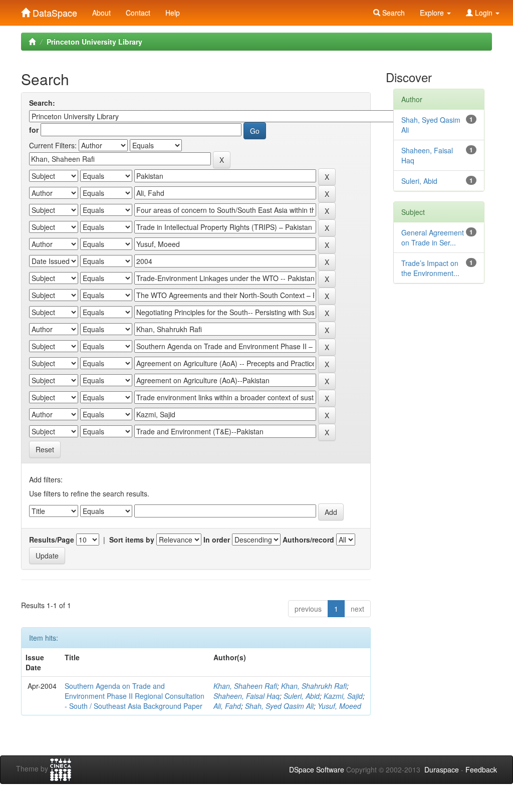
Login (483, 13)
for (34, 130)
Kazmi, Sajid (343, 696)
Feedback (481, 769)
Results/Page (51, 540)
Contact (138, 13)
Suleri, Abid (302, 696)
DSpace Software (316, 769)
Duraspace (441, 769)
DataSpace (53, 10)
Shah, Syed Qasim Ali (279, 706)
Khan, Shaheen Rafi (245, 686)
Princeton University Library (94, 42)
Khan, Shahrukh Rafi (314, 686)
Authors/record (308, 540)
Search (392, 13)
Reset (45, 449)
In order (216, 540)
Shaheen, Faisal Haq (246, 696)
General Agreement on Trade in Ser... (432, 237)
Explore (433, 13)
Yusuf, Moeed (339, 706)
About (101, 13)
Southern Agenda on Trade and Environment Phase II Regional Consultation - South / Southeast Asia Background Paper (134, 696)
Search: (42, 103)
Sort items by (131, 540)
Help (172, 13)
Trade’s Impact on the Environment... (430, 268)
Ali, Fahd (227, 706)
